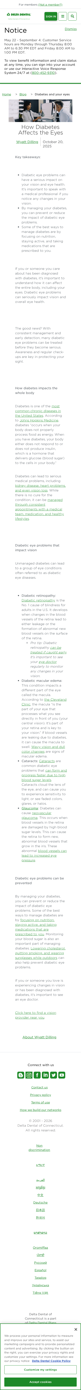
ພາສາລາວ (40, 1232)
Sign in (51, 16)
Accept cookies (40, 1382)
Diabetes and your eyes (52, 94)
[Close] (76, 1329)
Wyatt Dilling (27, 142)
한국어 (40, 1217)
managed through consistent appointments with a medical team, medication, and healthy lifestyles (39, 509)
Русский (40, 1263)
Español (40, 1270)
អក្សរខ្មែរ (40, 1187)
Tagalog (40, 1278)
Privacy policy (40, 1095)
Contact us (39, 1087)
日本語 (40, 1210)
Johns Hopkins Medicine (39, 420)
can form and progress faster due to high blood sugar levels (44, 775)
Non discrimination (39, 1148)
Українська (40, 1285)
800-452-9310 (43, 73)
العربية (40, 1180)
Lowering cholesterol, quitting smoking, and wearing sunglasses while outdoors (40, 953)
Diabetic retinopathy (38, 600)
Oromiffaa (40, 1248)
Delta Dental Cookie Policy (51, 1361)
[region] (40, 1356)
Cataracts (47, 761)
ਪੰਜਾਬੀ (40, 1255)
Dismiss (71, 29)
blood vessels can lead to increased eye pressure (44, 855)
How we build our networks (40, 1110)
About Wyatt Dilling (39, 1037)
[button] (50, 4)
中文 (40, 1195)
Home (6, 94)
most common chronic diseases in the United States (38, 411)
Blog (22, 94)
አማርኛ (40, 1165)
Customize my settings (40, 1370)
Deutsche (40, 1202)
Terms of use (40, 1102)
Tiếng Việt (40, 1293)
